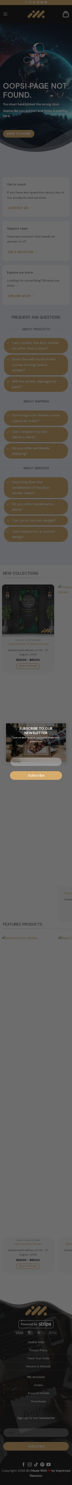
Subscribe (36, 775)
